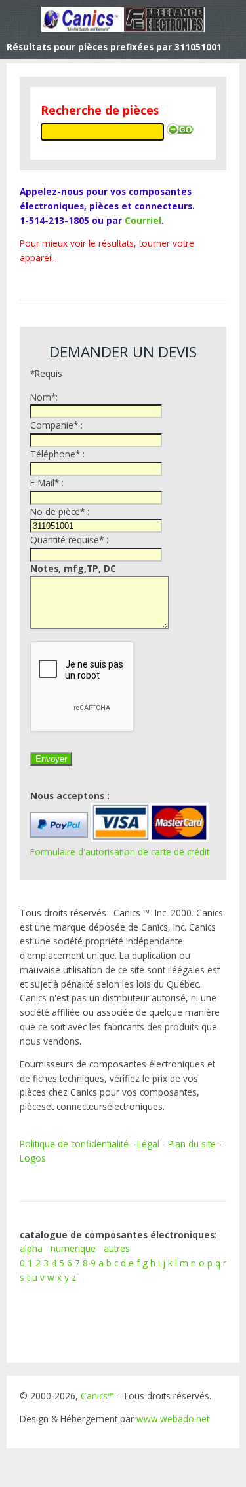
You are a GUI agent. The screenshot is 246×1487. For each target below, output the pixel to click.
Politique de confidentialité (74, 1144)
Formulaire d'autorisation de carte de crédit (119, 852)
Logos (33, 1158)
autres (117, 1248)
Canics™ (97, 1395)
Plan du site (192, 1144)
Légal (148, 1144)
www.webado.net (172, 1418)
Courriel (143, 220)
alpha (31, 1248)
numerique (73, 1248)
